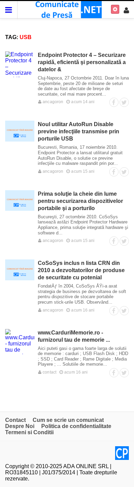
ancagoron (52, 101)
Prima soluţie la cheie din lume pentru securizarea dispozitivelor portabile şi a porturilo (80, 201)
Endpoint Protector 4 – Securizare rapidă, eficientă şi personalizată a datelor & (82, 62)
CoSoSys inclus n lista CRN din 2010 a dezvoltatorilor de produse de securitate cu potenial (81, 270)
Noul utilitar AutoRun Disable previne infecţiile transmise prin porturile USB (78, 131)
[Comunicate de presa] (67, 9)
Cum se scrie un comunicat (68, 420)
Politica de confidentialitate (76, 426)
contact (49, 372)
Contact (15, 420)
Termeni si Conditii (29, 432)
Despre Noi (19, 426)
